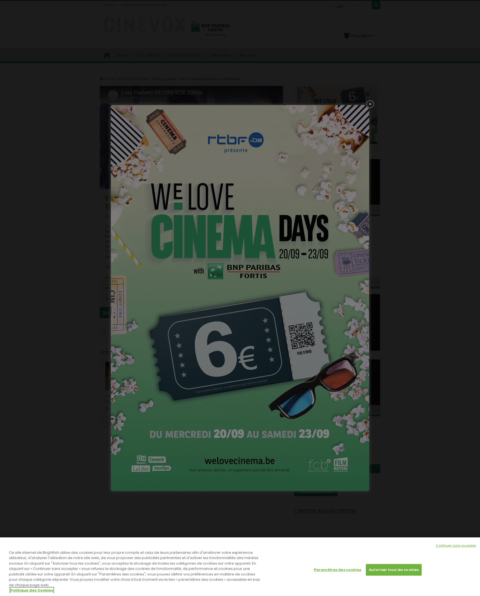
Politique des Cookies (31, 590)
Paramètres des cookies (337, 569)
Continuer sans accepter (456, 545)
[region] (240, 566)
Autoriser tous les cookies (394, 569)
